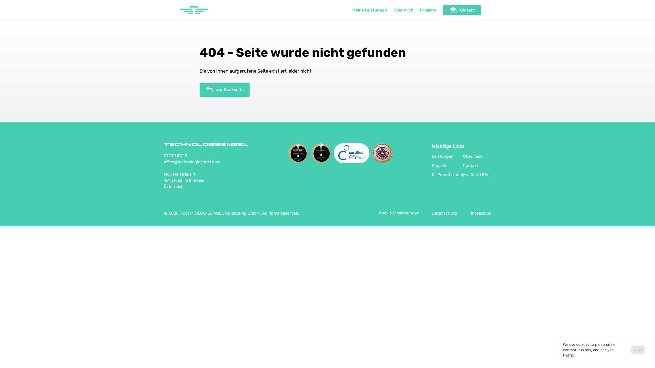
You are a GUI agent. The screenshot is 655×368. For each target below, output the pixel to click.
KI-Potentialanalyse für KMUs (460, 174)
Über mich (403, 10)
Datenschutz (444, 213)
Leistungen (443, 156)
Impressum (480, 213)
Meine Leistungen (369, 10)
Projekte (428, 10)
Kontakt (470, 165)
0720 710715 (175, 155)
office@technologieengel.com (192, 161)
